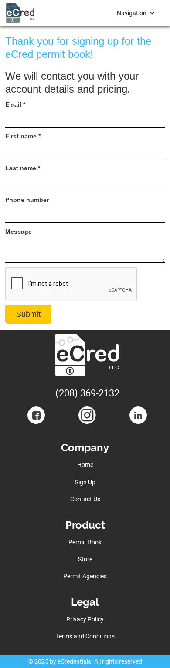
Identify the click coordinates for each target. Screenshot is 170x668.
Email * (15, 104)
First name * (23, 136)
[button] (136, 13)
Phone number (27, 199)
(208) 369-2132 (87, 393)
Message (18, 231)
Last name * (22, 167)
